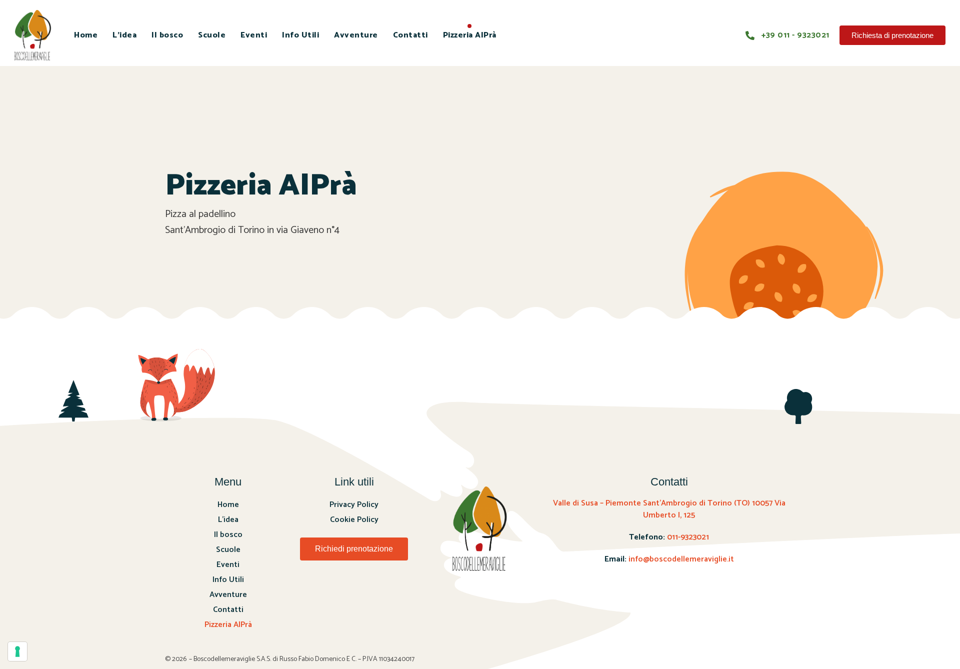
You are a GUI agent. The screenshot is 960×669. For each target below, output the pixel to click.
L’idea (124, 35)
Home (86, 35)
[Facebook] (339, 583)
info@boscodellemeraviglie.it (681, 559)
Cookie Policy (354, 519)
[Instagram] (367, 583)
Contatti (410, 35)
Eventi (253, 35)
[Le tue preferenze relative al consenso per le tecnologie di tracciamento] (17, 651)
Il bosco (167, 35)
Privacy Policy (354, 505)
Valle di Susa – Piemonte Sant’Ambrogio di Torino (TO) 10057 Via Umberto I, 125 (669, 509)
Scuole (212, 35)
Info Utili (300, 35)
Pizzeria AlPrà (469, 35)
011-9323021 (688, 537)
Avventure (356, 35)
